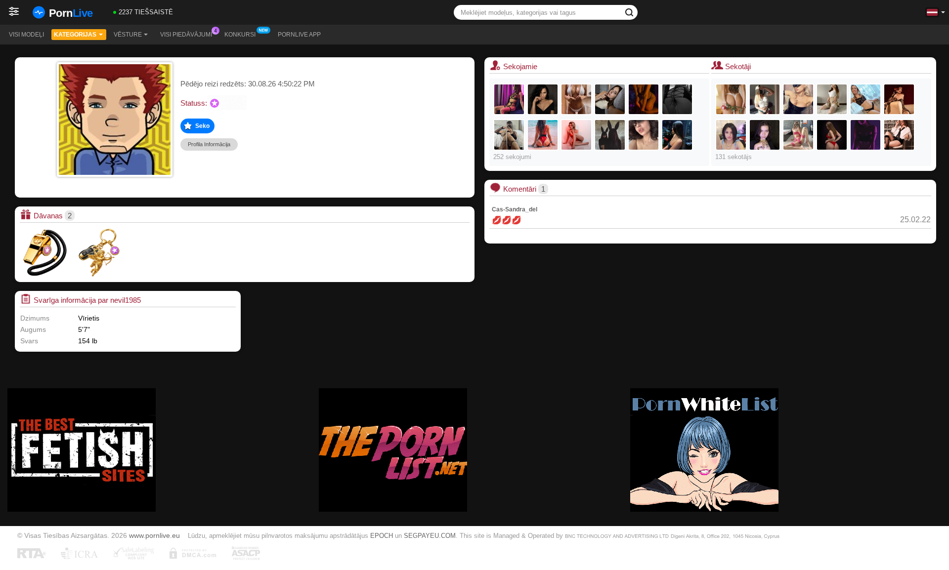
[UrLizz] (899, 135)
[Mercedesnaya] (677, 99)
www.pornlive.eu (154, 535)
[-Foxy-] (509, 99)
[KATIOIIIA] (576, 135)
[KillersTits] (576, 99)
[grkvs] (677, 135)
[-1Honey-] (731, 99)
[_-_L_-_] (643, 135)
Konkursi (240, 34)
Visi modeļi (26, 34)
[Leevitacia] (798, 135)
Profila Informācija (209, 144)
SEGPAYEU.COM (430, 535)
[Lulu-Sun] (764, 135)
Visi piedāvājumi (186, 34)
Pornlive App (299, 34)
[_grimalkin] (643, 99)
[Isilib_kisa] (764, 99)
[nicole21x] (610, 135)
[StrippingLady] (832, 135)
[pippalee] (610, 99)
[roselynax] (543, 99)
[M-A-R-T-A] (865, 99)
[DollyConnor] (899, 99)
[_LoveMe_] (543, 135)
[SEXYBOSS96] (509, 135)
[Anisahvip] (731, 135)
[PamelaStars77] (798, 99)
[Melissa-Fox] (865, 135)
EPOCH (381, 535)
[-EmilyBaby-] (832, 99)
